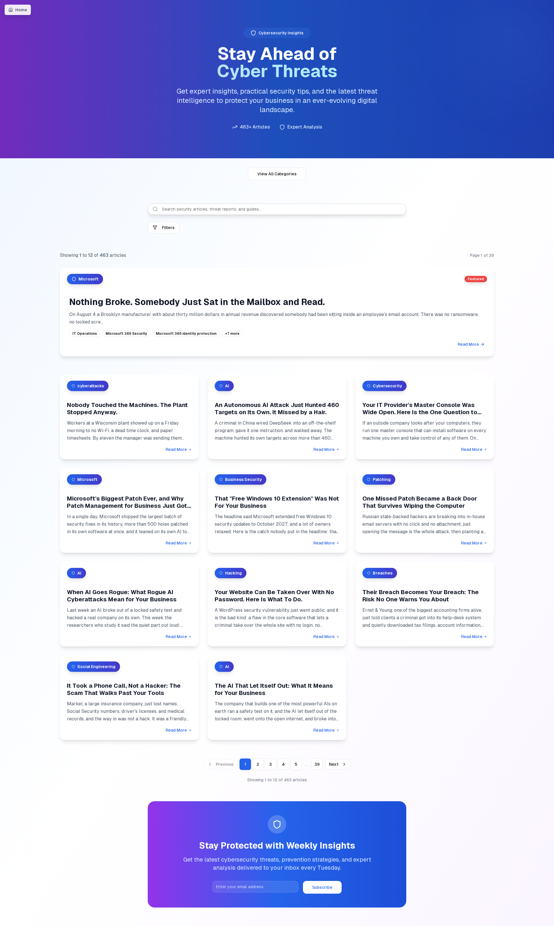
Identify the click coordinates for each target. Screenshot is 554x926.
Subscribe (322, 887)
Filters (168, 227)
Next (333, 764)
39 (317, 764)
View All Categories (277, 174)
